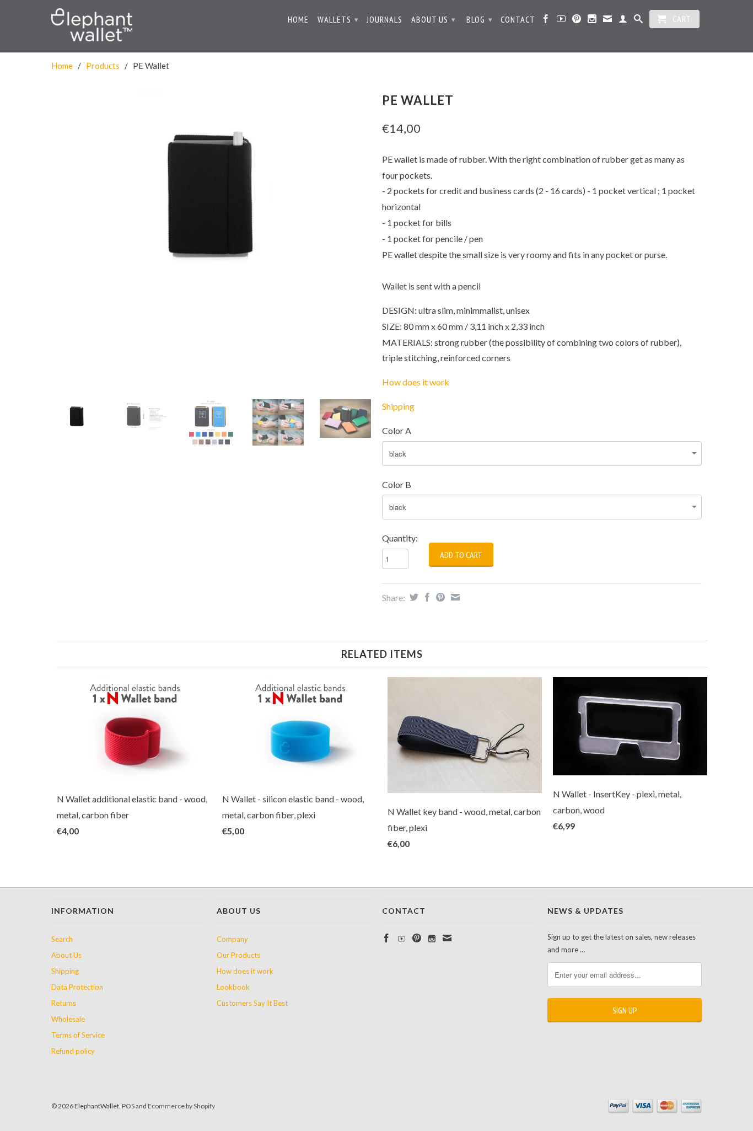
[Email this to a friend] (454, 597)
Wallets (338, 19)
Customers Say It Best (252, 1003)
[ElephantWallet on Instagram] (592, 21)
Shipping (65, 971)
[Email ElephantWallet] (607, 21)
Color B (396, 484)
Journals (384, 19)
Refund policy (73, 1051)
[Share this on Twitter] (412, 597)
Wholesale (68, 1019)
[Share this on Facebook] (426, 597)
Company (232, 939)
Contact (518, 19)
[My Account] (623, 21)
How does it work (415, 382)
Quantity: (400, 538)
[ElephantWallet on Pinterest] (577, 21)
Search (62, 939)
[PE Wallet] (211, 195)
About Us (433, 19)
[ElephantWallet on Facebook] (546, 21)
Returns (63, 1003)
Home (298, 19)
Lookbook (233, 987)
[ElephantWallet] (128, 26)
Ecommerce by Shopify (181, 1106)
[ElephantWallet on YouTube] (561, 21)
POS (128, 1106)
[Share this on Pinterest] (439, 597)
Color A (396, 430)
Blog (479, 19)
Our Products (238, 955)
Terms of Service (78, 1035)
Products (103, 66)
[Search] (638, 21)
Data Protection (77, 987)
